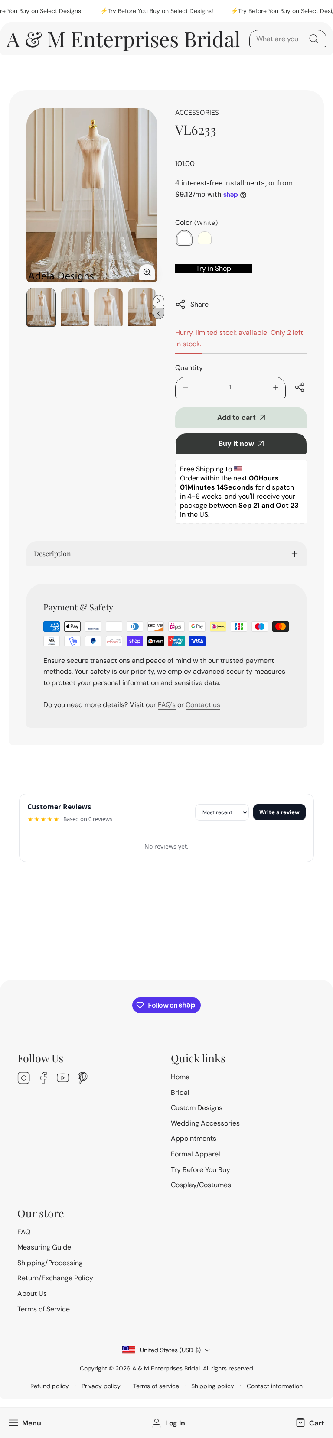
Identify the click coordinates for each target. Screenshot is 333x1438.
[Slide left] (158, 313)
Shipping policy (212, 1386)
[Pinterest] (82, 1079)
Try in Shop (213, 268)
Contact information (275, 1386)
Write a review (279, 812)
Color (196, 222)
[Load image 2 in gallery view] (75, 307)
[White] (184, 237)
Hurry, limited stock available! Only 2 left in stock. (239, 338)
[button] (309, 1422)
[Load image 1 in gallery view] (41, 307)
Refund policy (49, 1386)
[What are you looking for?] (313, 38)
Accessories (197, 112)
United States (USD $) (170, 1350)
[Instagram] (23, 1079)
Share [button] (199, 304)
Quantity (189, 367)
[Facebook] (43, 1079)
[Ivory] (205, 237)
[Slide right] (158, 300)
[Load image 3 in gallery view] (108, 307)
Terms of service (156, 1386)
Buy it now (236, 443)
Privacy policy (101, 1386)
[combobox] (287, 38)
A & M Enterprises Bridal (166, 1368)
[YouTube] (62, 1079)
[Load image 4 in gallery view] (142, 307)
